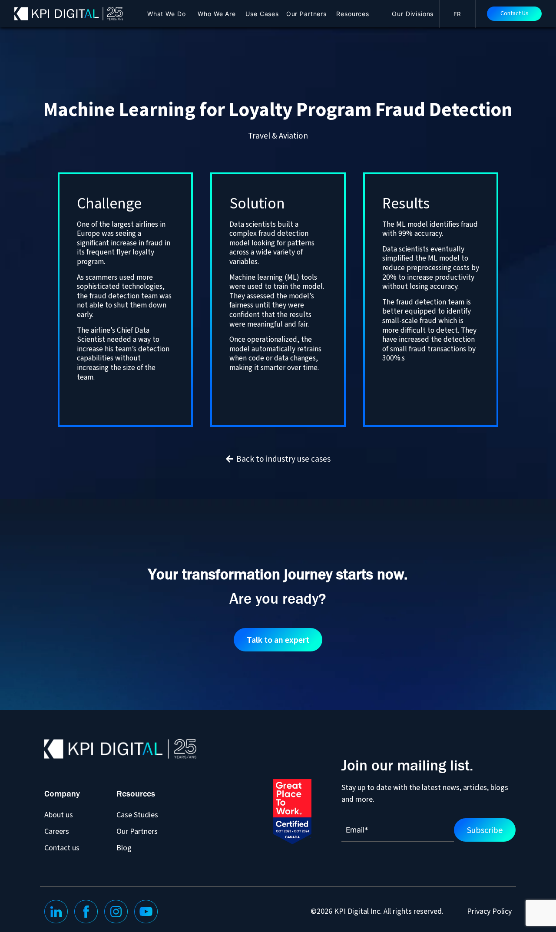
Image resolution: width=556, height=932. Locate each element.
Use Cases (262, 13)
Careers (56, 831)
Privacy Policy (489, 911)
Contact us (61, 848)
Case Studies (137, 815)
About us (58, 815)
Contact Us (514, 13)
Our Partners (306, 13)
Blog (124, 848)
